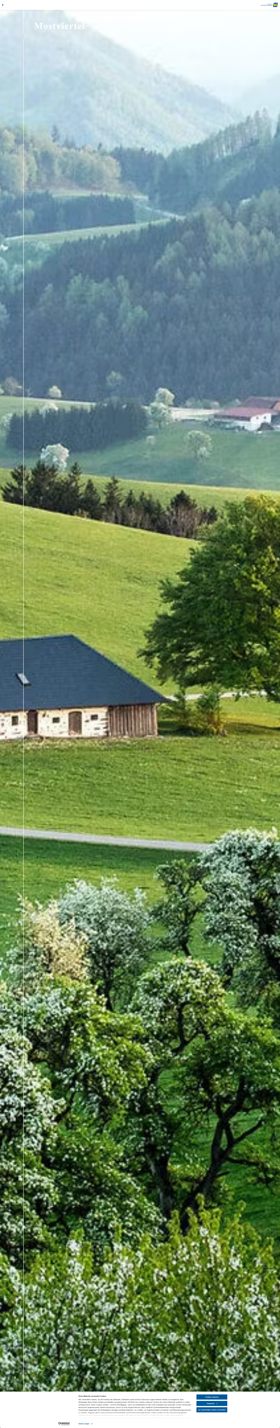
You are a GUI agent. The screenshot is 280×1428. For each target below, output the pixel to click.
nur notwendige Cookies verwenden (212, 1410)
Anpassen (210, 1403)
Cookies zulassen (212, 1397)
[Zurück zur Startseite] (269, 5)
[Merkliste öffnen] (8, 4)
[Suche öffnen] (12, 4)
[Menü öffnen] (2, 4)
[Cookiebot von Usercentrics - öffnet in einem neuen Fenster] (64, 1423)
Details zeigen (84, 1424)
